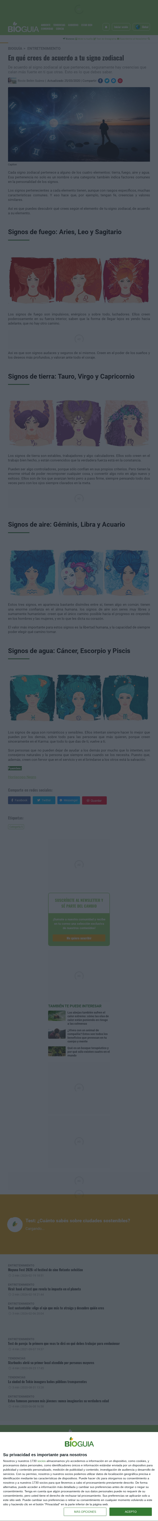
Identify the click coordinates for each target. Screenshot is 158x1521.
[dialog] (79, 1476)
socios (41, 1460)
